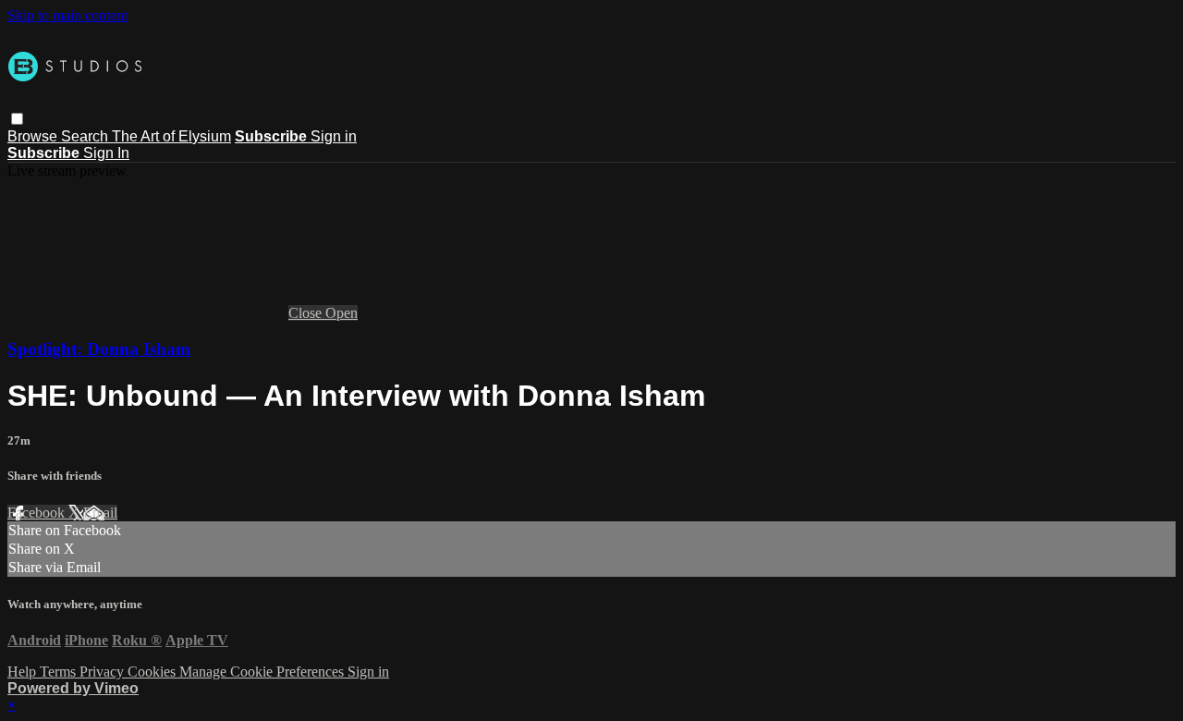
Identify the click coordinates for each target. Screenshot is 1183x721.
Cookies (153, 671)
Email (100, 512)
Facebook (37, 512)
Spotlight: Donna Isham (98, 349)
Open (341, 313)
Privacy (103, 671)
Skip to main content (67, 15)
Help (23, 671)
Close (306, 313)
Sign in (334, 136)
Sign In (106, 153)
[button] (17, 119)
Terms (59, 671)
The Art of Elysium (171, 136)
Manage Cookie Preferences (263, 671)
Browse (34, 136)
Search (86, 136)
